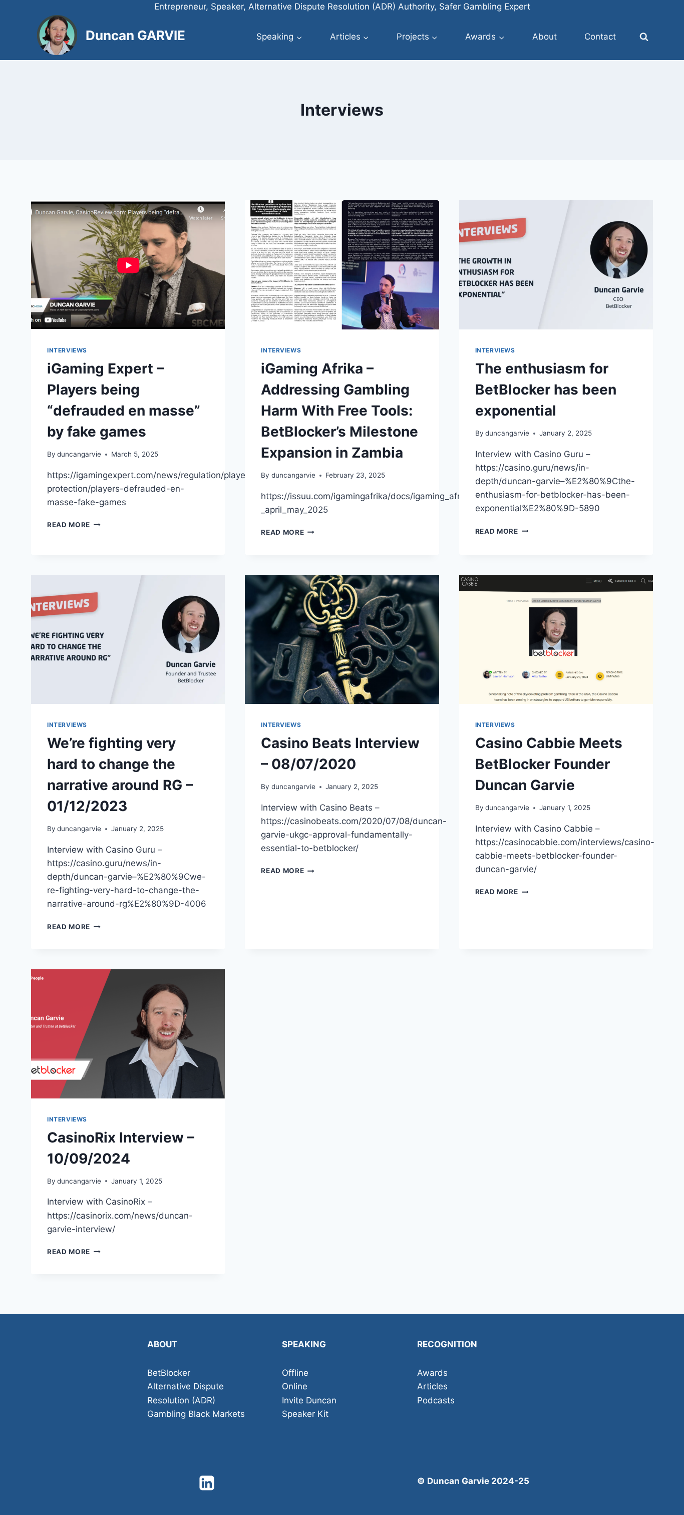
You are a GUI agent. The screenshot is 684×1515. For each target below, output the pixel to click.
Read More (74, 525)
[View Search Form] (644, 37)
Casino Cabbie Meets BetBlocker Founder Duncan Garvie (548, 764)
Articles (432, 1386)
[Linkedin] (207, 1483)
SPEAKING (304, 1344)
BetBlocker (168, 1373)
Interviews (67, 350)
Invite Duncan (309, 1400)
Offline (295, 1373)
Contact (600, 37)
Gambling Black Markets (196, 1414)
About (544, 37)
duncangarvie (79, 454)
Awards (432, 1373)
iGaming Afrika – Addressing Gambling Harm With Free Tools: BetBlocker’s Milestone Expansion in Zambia (339, 410)
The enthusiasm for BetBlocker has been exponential (545, 389)
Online (294, 1386)
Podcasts (436, 1400)
